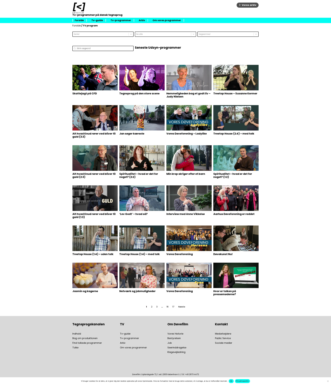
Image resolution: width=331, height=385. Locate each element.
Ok (231, 381)
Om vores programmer (167, 20)
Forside (79, 20)
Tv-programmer (121, 20)
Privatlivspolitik (242, 381)
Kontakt (221, 324)
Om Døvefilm (177, 324)
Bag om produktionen (84, 338)
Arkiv (142, 20)
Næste (181, 306)
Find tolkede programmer (87, 343)
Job (169, 343)
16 (167, 306)
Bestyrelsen (174, 338)
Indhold (76, 333)
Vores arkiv (249, 5)
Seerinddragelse (176, 347)
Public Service (223, 338)
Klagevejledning (176, 352)
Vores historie (175, 333)
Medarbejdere (223, 333)
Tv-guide (97, 20)
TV (122, 324)
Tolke (75, 347)
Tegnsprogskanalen (88, 324)
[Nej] (327, 381)
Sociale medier (223, 343)
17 (173, 306)
